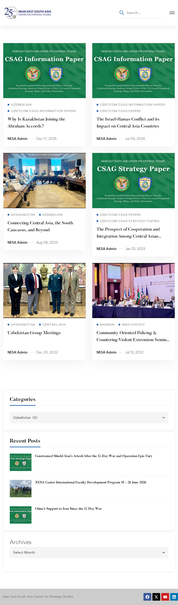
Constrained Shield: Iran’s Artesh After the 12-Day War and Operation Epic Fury (93, 456)
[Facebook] (147, 597)
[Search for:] (141, 12)
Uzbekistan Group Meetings (34, 333)
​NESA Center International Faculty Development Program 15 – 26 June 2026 (90, 482)
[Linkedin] (174, 597)
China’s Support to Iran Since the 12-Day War (68, 509)
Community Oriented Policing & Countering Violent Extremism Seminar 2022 (133, 340)
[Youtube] (165, 597)
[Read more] (44, 46)
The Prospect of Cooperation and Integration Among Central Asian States (128, 236)
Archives (20, 542)
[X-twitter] (156, 597)
